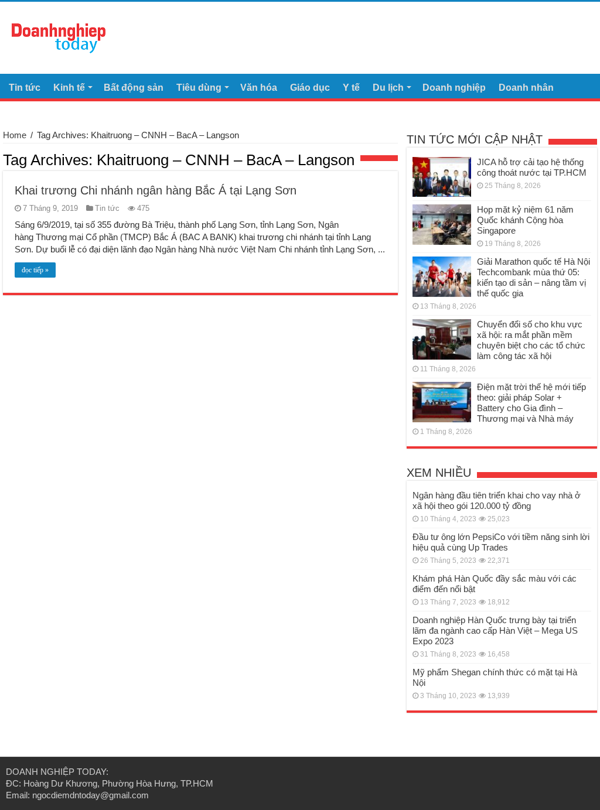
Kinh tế (69, 88)
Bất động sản (133, 88)
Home (14, 135)
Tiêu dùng (198, 88)
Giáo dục (310, 88)
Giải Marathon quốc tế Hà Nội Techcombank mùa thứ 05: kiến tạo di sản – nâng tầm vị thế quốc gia (533, 277)
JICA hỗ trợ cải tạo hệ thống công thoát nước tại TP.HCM (532, 167)
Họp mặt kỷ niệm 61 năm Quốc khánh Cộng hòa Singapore (525, 219)
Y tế (351, 88)
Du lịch (388, 88)
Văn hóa (258, 88)
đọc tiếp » (35, 270)
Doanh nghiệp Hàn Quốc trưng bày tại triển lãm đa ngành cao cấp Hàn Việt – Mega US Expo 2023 (495, 630)
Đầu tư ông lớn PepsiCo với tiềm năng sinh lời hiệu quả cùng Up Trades (500, 542)
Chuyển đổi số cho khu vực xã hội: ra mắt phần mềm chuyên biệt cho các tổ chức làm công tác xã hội (531, 340)
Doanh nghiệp (454, 88)
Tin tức (24, 88)
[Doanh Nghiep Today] (58, 36)
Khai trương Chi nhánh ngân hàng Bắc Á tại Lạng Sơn (155, 190)
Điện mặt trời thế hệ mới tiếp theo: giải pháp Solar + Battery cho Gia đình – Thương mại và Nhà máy (531, 402)
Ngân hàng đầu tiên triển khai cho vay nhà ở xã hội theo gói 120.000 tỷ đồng (496, 500)
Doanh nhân (526, 88)
